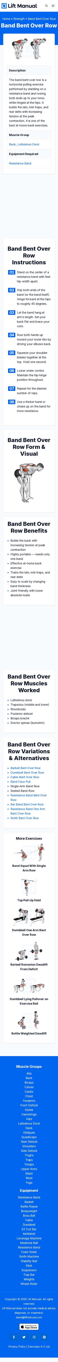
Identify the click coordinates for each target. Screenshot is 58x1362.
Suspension (29, 1270)
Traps (29, 1160)
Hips (29, 1119)
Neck (29, 1128)
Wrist (29, 1178)
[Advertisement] (29, 208)
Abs (29, 1073)
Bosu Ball (29, 1215)
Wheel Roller (29, 1283)
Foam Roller (29, 1252)
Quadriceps (29, 1137)
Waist (29, 1173)
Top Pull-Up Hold (29, 900)
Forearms (29, 1100)
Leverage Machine (29, 1238)
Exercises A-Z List (39, 1346)
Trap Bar (29, 1274)
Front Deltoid (29, 1105)
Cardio (29, 1091)
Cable (29, 1220)
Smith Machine (29, 1256)
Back (12, 144)
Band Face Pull (20, 781)
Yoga (29, 1182)
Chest (29, 1096)
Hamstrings (29, 1114)
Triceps (29, 1164)
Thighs (29, 1155)
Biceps (29, 1082)
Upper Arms (29, 1169)
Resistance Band (20, 163)
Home (6, 18)
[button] (46, 5)
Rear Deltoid (29, 1141)
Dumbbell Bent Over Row (27, 772)
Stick (29, 1265)
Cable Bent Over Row (24, 777)
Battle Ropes (29, 1206)
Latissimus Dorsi (28, 144)
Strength (19, 18)
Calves (29, 1087)
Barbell (29, 1202)
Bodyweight (29, 1211)
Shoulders (29, 1146)
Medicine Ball (29, 1243)
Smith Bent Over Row (24, 818)
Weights (29, 1279)
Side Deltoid (29, 1150)
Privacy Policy (17, 1346)
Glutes (29, 1109)
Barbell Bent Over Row (25, 768)
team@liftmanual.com (29, 1317)
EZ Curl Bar (29, 1229)
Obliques (29, 1132)
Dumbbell (29, 1224)
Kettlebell (29, 1233)
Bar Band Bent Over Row (27, 804)
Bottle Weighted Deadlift (28, 1033)
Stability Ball (29, 1261)
